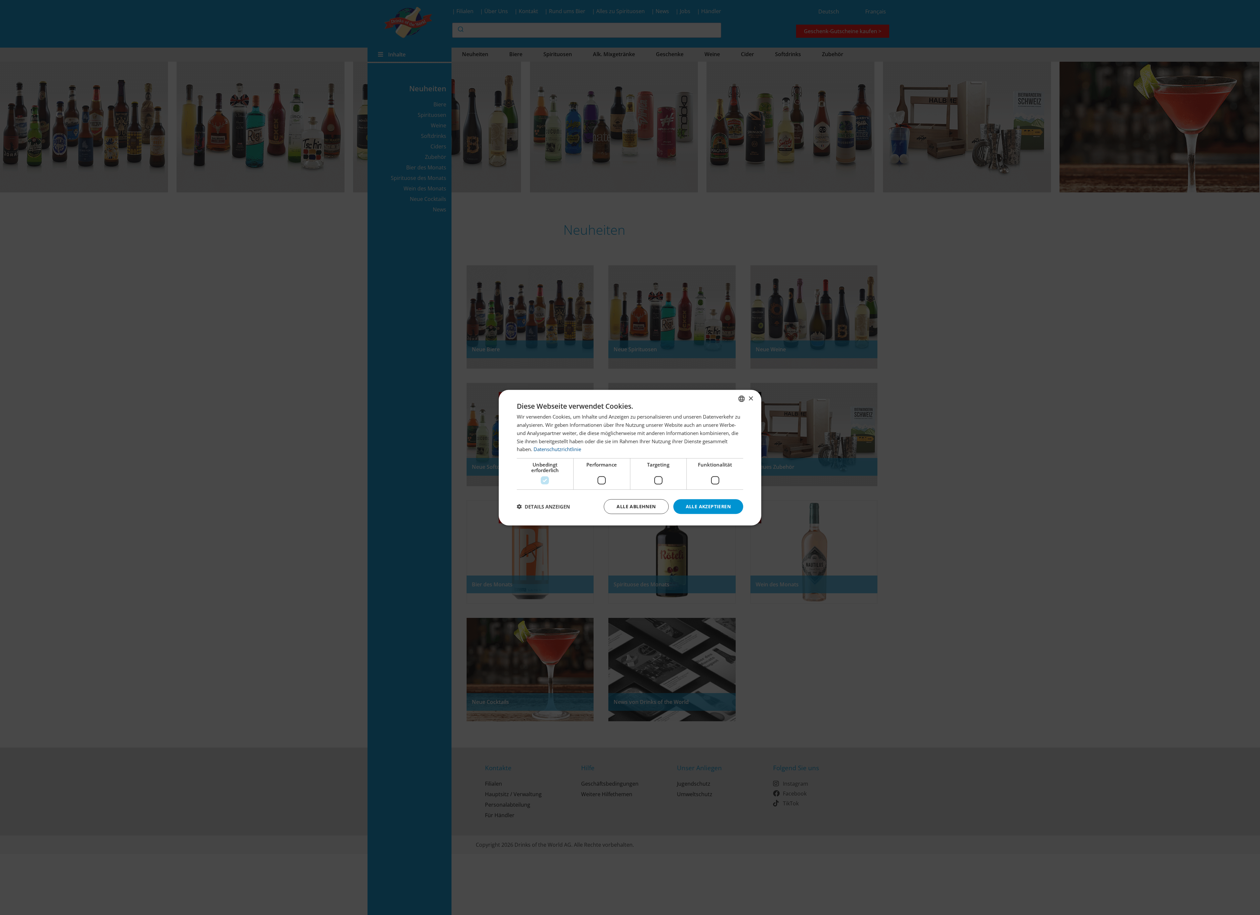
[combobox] (741, 398)
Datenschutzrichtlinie (557, 449)
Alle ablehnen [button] (636, 506)
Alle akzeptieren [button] (708, 506)
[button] (543, 506)
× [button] (750, 398)
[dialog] (630, 457)
